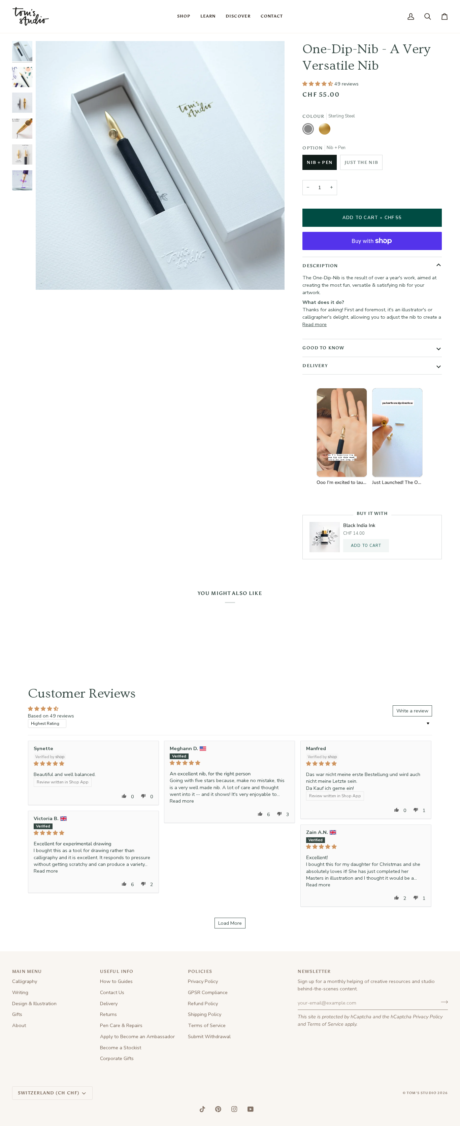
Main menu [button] (27, 971)
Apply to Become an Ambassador (137, 1036)
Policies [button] (200, 971)
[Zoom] (48, 277)
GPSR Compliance (208, 992)
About (19, 1025)
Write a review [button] (412, 710)
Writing (20, 992)
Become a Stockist (120, 1047)
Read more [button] (182, 801)
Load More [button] (230, 923)
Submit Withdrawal (209, 1036)
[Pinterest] (218, 1109)
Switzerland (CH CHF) (48, 1092)
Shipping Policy (204, 1014)
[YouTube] (251, 1109)
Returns (108, 1014)
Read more (314, 324)
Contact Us (112, 992)
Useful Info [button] (117, 971)
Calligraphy (24, 981)
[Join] (442, 1002)
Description (320, 265)
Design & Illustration (34, 1003)
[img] (93, 763)
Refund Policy (203, 1003)
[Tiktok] (202, 1109)
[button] (183, 16)
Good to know (323, 347)
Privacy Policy (427, 1016)
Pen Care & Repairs (121, 1025)
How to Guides (116, 981)
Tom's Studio (421, 1093)
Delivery (314, 365)
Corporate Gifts (117, 1058)
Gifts (17, 1014)
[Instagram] (234, 1109)
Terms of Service (325, 1024)
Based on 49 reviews (51, 715)
